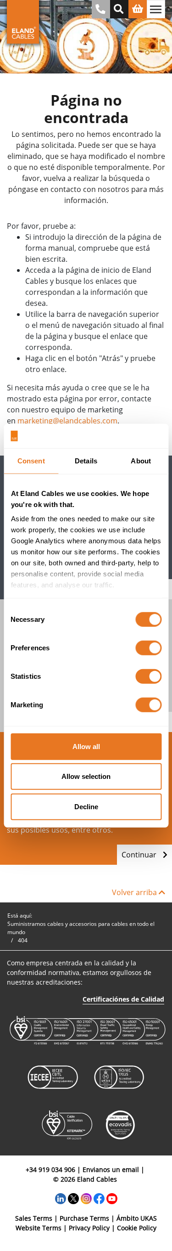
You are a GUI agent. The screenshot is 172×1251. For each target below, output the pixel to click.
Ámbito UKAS (137, 1218)
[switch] (148, 647)
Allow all (86, 746)
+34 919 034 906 (50, 1169)
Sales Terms (33, 1218)
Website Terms (38, 1227)
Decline (86, 806)
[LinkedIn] (60, 1198)
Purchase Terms (84, 1218)
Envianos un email (111, 1169)
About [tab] (141, 460)
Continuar (140, 855)
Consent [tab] (31, 460)
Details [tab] (86, 460)
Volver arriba (135, 892)
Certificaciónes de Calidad (123, 999)
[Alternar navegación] (156, 9)
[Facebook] (99, 1198)
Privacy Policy (89, 1227)
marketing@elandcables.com (67, 421)
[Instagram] (86, 1198)
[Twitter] (73, 1198)
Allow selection (86, 776)
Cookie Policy (136, 1227)
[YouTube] (111, 1198)
